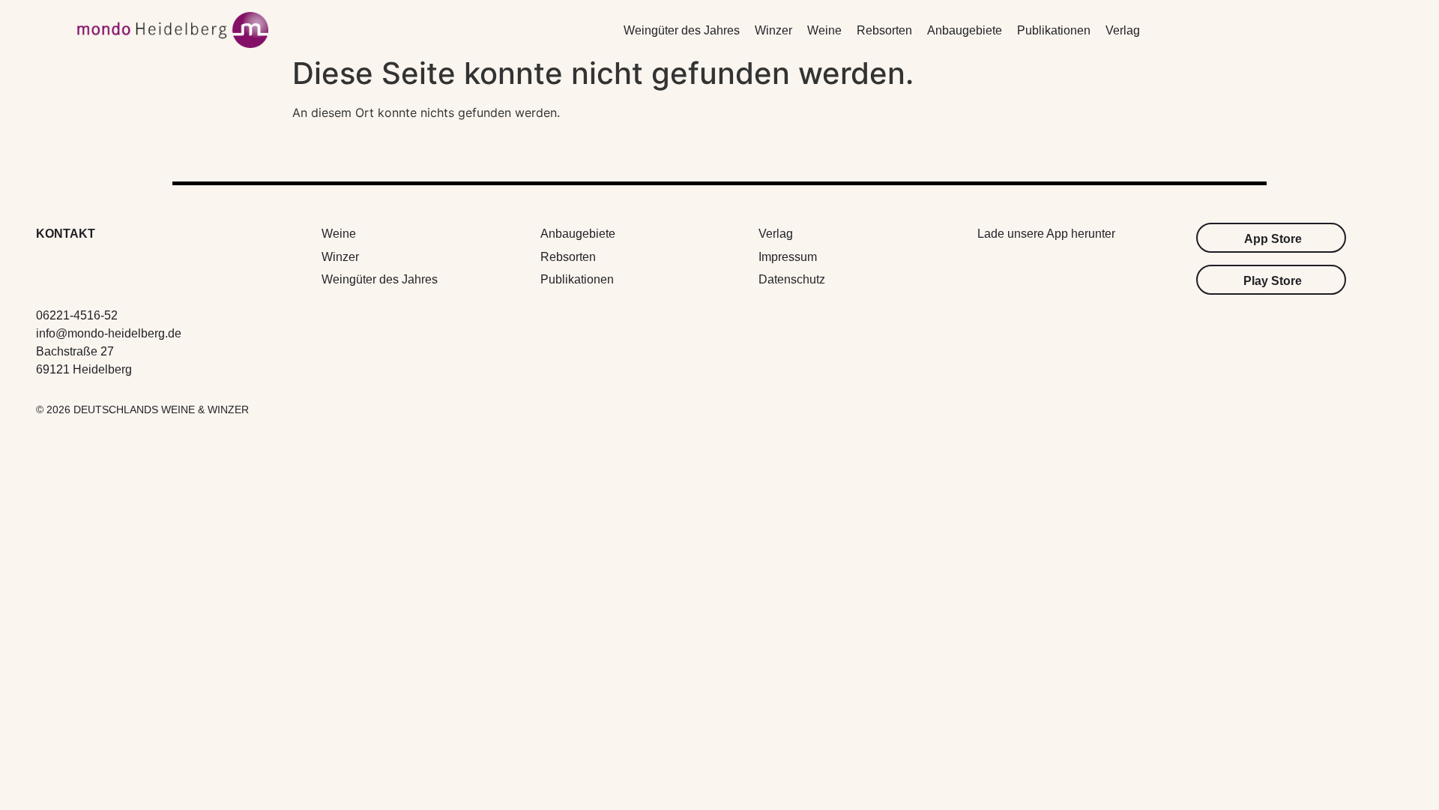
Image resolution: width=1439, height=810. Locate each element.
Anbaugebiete (964, 30)
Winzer (773, 30)
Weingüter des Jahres (682, 30)
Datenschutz (791, 279)
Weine (824, 30)
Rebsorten (884, 30)
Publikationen (1053, 30)
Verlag (1122, 30)
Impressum (787, 256)
